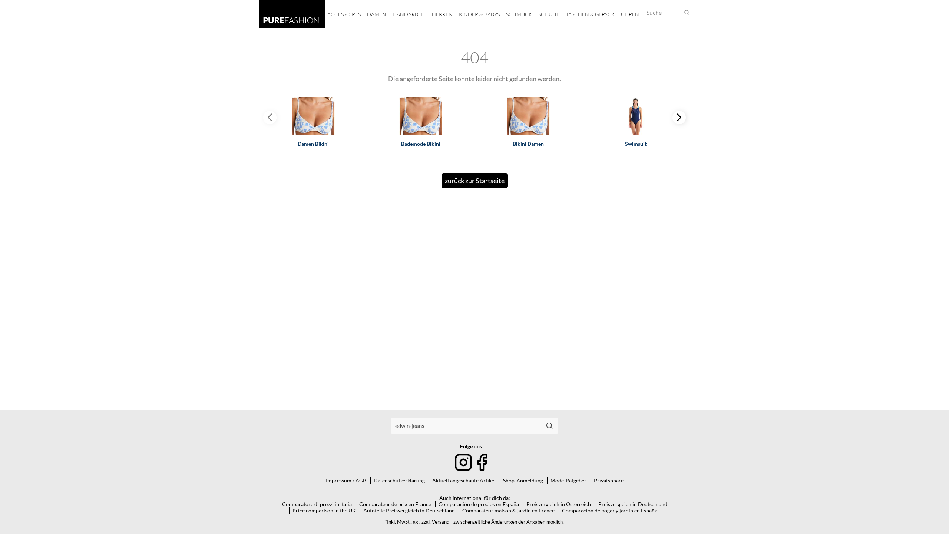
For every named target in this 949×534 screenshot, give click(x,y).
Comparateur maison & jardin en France (508, 510)
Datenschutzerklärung (399, 480)
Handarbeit (409, 14)
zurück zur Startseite (475, 181)
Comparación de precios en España (479, 504)
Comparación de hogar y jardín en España (609, 510)
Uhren (630, 14)
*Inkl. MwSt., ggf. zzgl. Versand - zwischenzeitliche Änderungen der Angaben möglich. (474, 522)
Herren (442, 14)
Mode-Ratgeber (568, 480)
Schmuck (519, 14)
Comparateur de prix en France (395, 504)
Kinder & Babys (479, 14)
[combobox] (466, 426)
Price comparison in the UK (324, 510)
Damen (376, 14)
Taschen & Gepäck (590, 14)
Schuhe (548, 14)
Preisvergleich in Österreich (558, 504)
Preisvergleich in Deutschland (632, 504)
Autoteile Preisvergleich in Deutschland (409, 510)
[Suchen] (549, 426)
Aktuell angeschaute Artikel (464, 480)
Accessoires (344, 14)
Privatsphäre (609, 480)
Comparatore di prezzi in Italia (317, 504)
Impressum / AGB (346, 480)
